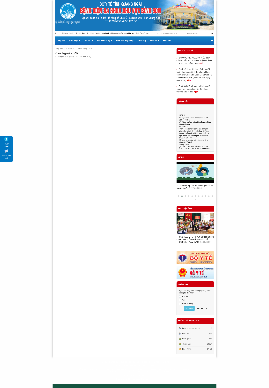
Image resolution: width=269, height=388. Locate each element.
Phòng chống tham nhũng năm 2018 (193, 114)
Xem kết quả (202, 308)
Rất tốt (185, 296)
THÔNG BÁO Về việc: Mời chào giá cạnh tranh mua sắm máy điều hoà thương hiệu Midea (193, 89)
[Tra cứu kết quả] (6, 151)
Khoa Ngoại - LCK (85, 49)
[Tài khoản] (212, 40)
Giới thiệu (70, 49)
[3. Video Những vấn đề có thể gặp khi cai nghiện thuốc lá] (195, 172)
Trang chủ (59, 49)
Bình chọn (189, 308)
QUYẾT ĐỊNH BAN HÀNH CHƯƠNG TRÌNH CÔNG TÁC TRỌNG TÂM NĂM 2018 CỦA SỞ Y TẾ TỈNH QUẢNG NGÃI (195, 145)
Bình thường (187, 304)
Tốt (183, 300)
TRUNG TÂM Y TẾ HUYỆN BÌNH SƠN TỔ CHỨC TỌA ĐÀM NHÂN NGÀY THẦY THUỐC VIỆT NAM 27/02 (195, 239)
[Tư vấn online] (6, 139)
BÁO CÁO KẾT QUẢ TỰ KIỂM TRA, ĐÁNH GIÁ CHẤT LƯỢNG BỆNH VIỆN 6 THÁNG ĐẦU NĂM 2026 (194, 61)
